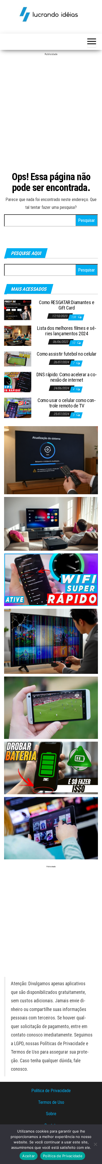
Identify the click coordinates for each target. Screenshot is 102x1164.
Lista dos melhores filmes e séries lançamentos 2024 (66, 330)
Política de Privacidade (51, 1090)
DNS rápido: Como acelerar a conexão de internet (66, 377)
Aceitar (28, 1156)
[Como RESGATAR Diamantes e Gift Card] (17, 309)
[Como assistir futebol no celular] (17, 358)
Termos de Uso (51, 1102)
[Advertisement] (51, 111)
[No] (95, 1144)
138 (74, 317)
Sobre (51, 1113)
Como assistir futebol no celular (66, 354)
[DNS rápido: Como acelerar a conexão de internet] (17, 381)
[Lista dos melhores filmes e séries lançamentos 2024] (17, 335)
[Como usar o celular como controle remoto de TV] (17, 407)
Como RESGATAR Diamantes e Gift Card (66, 305)
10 (74, 343)
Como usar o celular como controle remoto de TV (67, 403)
